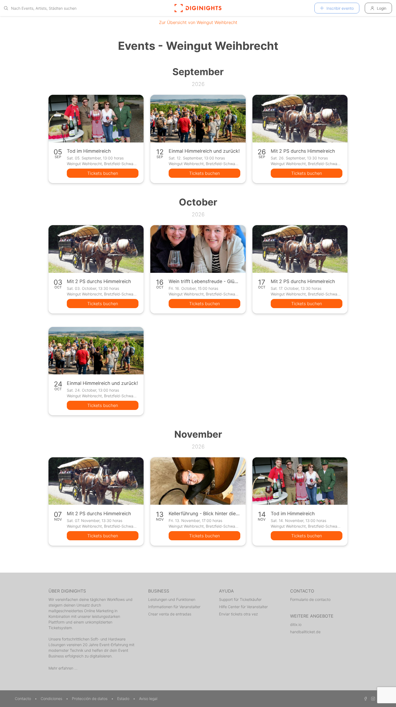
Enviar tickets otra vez (238, 614)
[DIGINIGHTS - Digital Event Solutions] (198, 8)
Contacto (23, 698)
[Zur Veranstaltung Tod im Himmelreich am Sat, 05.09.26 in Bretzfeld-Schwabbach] (96, 118)
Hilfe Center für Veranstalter (243, 606)
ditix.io (295, 624)
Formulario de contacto (310, 599)
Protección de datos (90, 698)
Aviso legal (148, 698)
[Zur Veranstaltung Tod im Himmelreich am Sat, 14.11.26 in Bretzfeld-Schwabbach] (300, 481)
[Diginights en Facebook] (365, 698)
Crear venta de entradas (169, 614)
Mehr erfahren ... (63, 668)
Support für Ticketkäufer (240, 599)
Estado (123, 698)
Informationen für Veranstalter (174, 606)
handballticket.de (305, 631)
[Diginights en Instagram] (372, 698)
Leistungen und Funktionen (171, 599)
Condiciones (52, 698)
